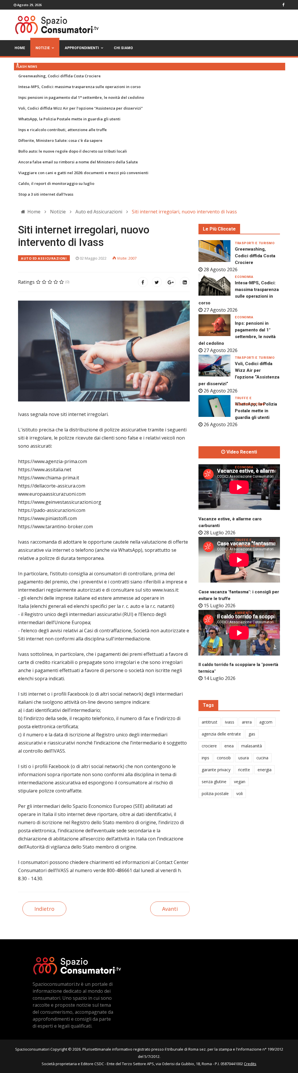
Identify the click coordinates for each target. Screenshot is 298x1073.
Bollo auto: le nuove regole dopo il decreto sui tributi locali (72, 151)
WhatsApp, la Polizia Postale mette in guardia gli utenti (69, 119)
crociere (209, 746)
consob (224, 757)
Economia (244, 276)
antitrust (209, 722)
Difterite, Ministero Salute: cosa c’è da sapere (60, 140)
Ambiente (243, 612)
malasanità (251, 746)
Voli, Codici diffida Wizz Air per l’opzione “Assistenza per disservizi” (80, 108)
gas (252, 734)
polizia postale (215, 793)
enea (229, 746)
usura (243, 757)
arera (247, 722)
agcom (265, 722)
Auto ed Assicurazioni (44, 258)
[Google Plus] (171, 282)
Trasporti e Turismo (254, 243)
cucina (262, 757)
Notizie (43, 48)
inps (205, 757)
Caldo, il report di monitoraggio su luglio (56, 183)
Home (20, 48)
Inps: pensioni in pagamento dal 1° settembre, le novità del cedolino (81, 97)
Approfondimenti (82, 48)
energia (265, 769)
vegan (239, 781)
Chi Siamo (123, 48)
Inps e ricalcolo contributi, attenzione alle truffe (62, 129)
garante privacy (216, 769)
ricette (244, 769)
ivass (229, 722)
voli (239, 793)
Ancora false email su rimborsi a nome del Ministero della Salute (78, 162)
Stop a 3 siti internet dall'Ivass (45, 194)
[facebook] (283, 4)
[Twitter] (157, 282)
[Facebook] (143, 282)
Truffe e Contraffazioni (250, 398)
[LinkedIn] (185, 282)
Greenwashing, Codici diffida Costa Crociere (59, 75)
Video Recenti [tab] (241, 452)
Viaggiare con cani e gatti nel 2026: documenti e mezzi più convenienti (83, 172)
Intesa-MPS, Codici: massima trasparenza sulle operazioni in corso (79, 86)
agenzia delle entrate (221, 734)
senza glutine (214, 781)
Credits (250, 1063)
